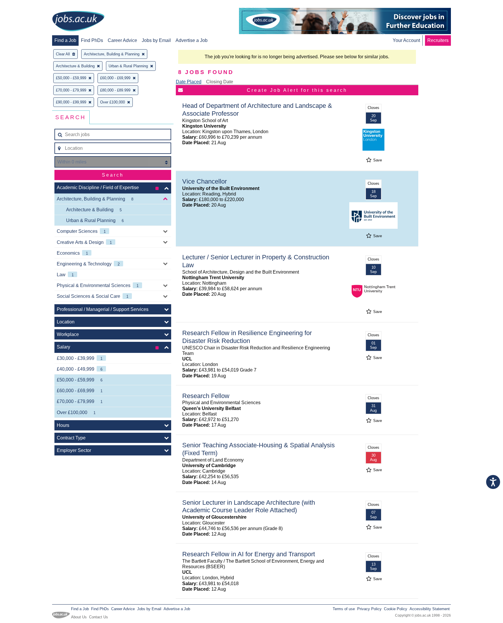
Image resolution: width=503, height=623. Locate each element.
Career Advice (122, 40)
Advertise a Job (192, 40)
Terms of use (344, 609)
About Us (79, 617)
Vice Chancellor (204, 181)
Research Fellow (205, 396)
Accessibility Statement (430, 609)
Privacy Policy (369, 609)
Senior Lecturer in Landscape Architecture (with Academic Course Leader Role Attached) (248, 506)
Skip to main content (23, 5)
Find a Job (65, 40)
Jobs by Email (156, 40)
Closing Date (219, 81)
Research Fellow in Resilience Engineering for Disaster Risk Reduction (247, 336)
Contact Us (98, 617)
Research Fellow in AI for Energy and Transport (248, 554)
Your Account (406, 40)
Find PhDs (92, 40)
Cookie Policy (395, 609)
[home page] (78, 21)
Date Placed (188, 81)
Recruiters (438, 40)
